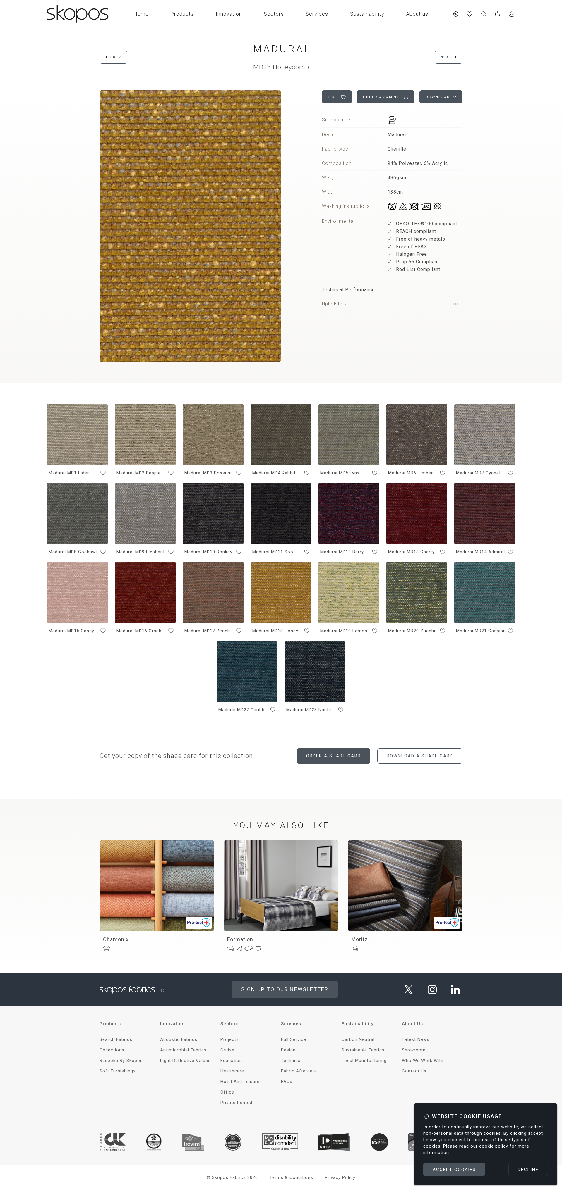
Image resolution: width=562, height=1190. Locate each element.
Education (231, 1060)
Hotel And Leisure (240, 1081)
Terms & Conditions (291, 1177)
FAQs (286, 1081)
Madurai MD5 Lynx (339, 473)
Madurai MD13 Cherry (411, 552)
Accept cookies (454, 1169)
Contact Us (414, 1071)
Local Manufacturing (364, 1060)
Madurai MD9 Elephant (140, 552)
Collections (112, 1050)
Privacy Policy (340, 1177)
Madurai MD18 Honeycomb (277, 630)
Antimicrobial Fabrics (183, 1050)
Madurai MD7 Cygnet (478, 473)
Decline (528, 1169)
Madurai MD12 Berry (342, 552)
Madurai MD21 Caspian (481, 630)
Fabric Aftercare (299, 1071)
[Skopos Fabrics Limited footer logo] (132, 990)
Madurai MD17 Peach (207, 630)
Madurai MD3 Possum (208, 473)
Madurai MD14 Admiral (480, 552)
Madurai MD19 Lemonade (345, 630)
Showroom (414, 1050)
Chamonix (116, 939)
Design (288, 1050)
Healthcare (232, 1071)
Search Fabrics (116, 1039)
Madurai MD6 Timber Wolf (413, 473)
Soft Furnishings (118, 1071)
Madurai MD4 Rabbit (274, 473)
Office (227, 1092)
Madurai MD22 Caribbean (243, 709)
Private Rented (236, 1102)
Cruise (227, 1050)
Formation (240, 939)
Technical (291, 1060)
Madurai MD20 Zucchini (413, 630)
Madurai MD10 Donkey (208, 552)
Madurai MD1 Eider (69, 473)
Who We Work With (422, 1060)
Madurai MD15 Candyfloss (73, 630)
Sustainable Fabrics (363, 1050)
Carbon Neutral (358, 1039)
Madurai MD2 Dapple (138, 473)
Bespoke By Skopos (121, 1060)
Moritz (359, 939)
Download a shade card (420, 756)
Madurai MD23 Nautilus (311, 709)
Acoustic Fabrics (178, 1039)
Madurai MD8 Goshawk (73, 552)
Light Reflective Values (185, 1060)
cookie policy (493, 1146)
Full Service (293, 1039)
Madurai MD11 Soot (273, 552)
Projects (229, 1039)
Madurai (281, 49)
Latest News (415, 1039)
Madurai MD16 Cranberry (141, 630)
